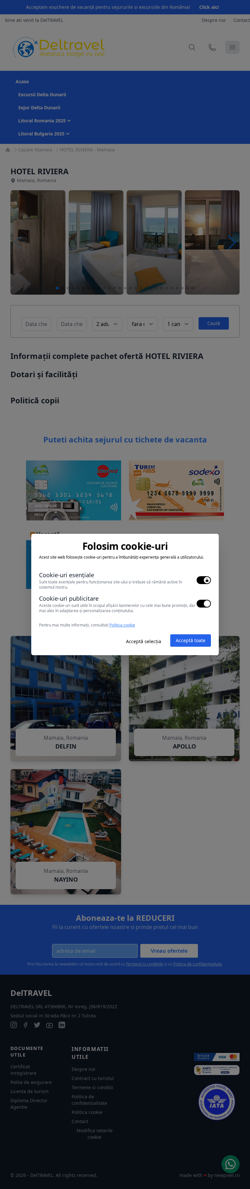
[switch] (204, 580)
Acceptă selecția (143, 641)
